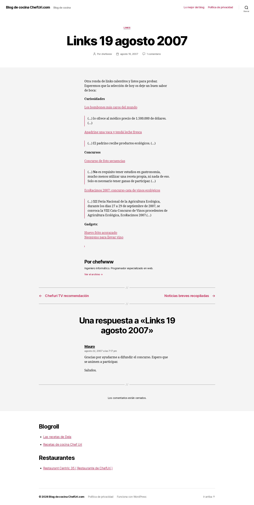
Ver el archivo (93, 274)
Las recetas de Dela (57, 437)
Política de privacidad (220, 7)
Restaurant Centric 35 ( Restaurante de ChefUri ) (78, 468)
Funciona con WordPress (131, 496)
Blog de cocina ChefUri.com (28, 7)
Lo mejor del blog (194, 7)
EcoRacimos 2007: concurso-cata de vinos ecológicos (122, 190)
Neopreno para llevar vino (103, 237)
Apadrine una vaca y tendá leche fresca (113, 132)
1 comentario (154, 53)
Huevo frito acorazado (100, 233)
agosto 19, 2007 (129, 53)
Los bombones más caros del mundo (110, 107)
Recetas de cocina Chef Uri (62, 444)
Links (127, 27)
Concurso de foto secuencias (104, 161)
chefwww (106, 53)
